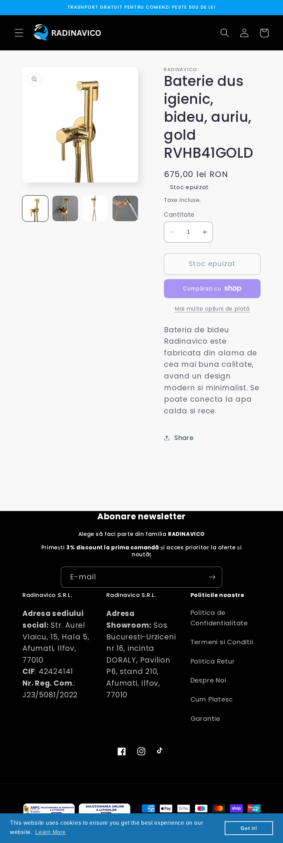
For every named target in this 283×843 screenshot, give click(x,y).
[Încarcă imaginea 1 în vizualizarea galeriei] (35, 208)
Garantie (205, 718)
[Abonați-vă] (212, 577)
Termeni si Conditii (222, 642)
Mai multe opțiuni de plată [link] (212, 308)
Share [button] (184, 437)
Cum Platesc (212, 699)
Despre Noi (208, 680)
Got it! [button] (249, 828)
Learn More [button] (50, 832)
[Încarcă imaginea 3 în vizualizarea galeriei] (95, 208)
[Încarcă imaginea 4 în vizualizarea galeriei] (125, 208)
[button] (19, 33)
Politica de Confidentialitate (219, 617)
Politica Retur (213, 661)
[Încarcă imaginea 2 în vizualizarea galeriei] (65, 208)
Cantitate (179, 215)
